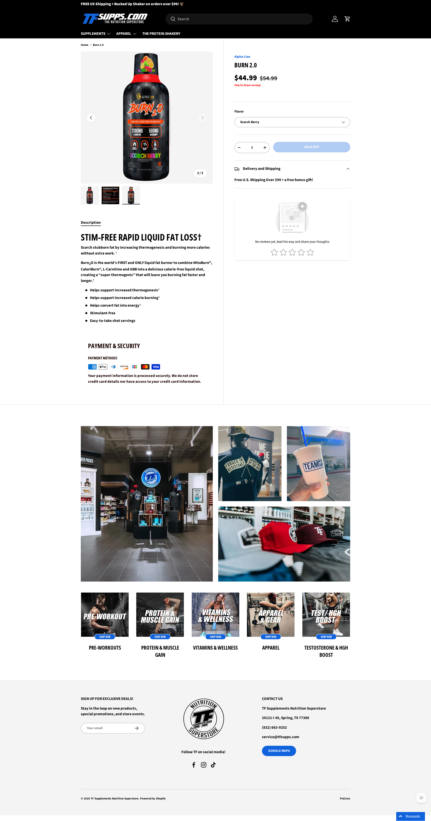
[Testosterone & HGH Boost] (326, 616)
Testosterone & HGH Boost (326, 651)
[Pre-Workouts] (105, 616)
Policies (345, 799)
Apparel (270, 647)
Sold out (311, 147)
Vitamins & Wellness (215, 647)
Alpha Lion (242, 56)
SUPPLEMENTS (93, 33)
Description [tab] (91, 222)
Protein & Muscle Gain (160, 651)
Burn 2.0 (98, 45)
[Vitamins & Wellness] (215, 616)
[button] (347, 19)
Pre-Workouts (105, 647)
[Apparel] (271, 616)
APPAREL (123, 33)
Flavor (239, 111)
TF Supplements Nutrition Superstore (115, 799)
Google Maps (279, 750)
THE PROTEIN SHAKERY (161, 33)
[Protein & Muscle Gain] (160, 616)
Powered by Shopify (153, 799)
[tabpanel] (147, 278)
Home (84, 45)
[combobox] (238, 18)
